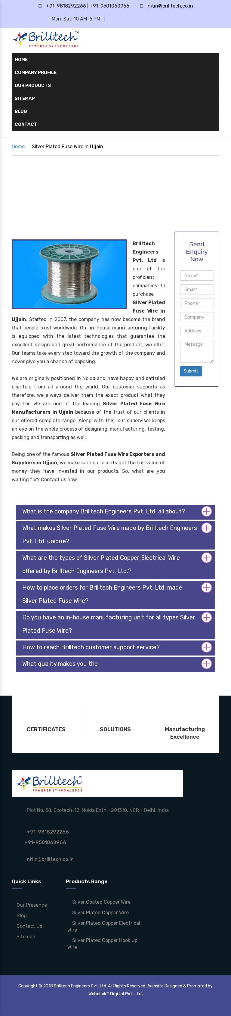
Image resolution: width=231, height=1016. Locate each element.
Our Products (33, 85)
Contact (26, 124)
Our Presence (31, 905)
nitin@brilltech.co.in (170, 6)
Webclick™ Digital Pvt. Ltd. (115, 993)
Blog (21, 111)
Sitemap (25, 98)
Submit (191, 371)
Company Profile (36, 72)
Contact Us (28, 926)
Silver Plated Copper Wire (100, 912)
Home (21, 59)
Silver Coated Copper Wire (101, 902)
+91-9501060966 (109, 6)
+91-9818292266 (66, 6)
